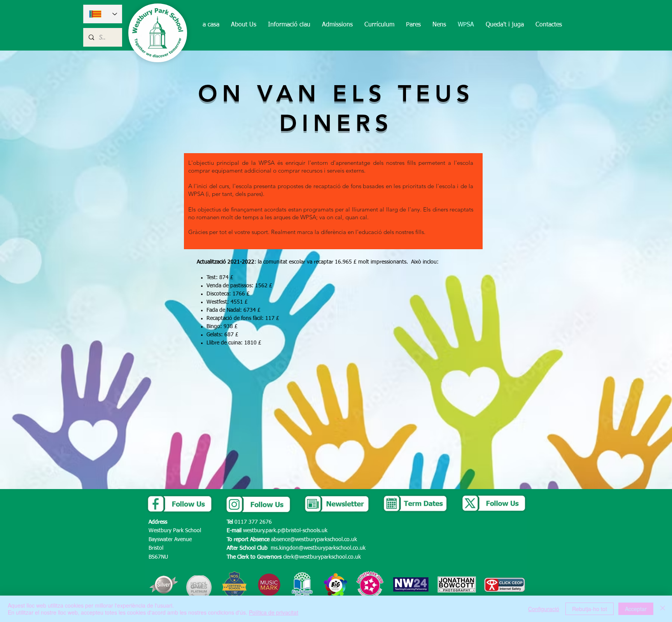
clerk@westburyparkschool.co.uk (322, 557)
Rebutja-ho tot (589, 609)
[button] (243, 25)
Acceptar (636, 609)
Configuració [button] (543, 609)
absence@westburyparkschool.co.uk (314, 539)
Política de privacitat (273, 612)
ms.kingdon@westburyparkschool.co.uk (318, 548)
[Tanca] (662, 609)
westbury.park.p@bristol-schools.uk (285, 530)
